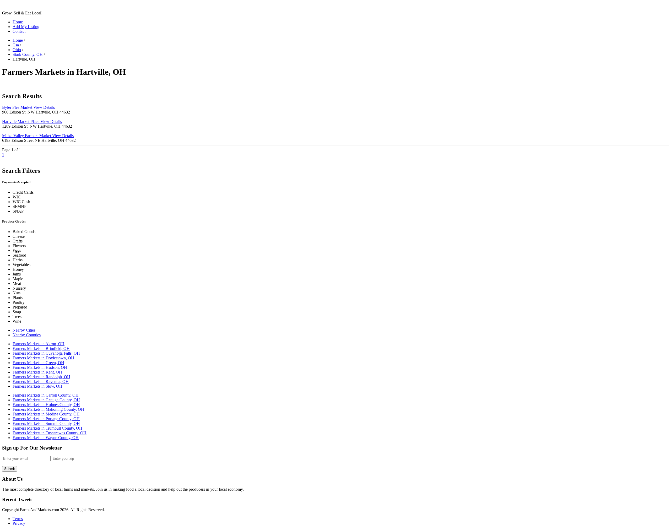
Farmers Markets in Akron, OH (38, 344)
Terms (18, 518)
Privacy (19, 523)
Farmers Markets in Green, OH (38, 362)
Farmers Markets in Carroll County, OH (46, 395)
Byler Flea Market (28, 107)
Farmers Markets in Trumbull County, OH (47, 428)
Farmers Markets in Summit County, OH (46, 423)
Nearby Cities (24, 330)
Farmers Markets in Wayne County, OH (46, 437)
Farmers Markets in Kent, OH (37, 372)
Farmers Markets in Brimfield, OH (41, 348)
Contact (19, 31)
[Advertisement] (97, 84)
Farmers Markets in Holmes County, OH (46, 404)
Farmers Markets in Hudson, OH (40, 367)
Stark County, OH (28, 54)
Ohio (17, 49)
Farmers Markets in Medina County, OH (46, 414)
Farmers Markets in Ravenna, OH (41, 381)
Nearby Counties (27, 335)
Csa (16, 45)
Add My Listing (26, 26)
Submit (9, 469)
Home (18, 22)
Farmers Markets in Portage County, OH (46, 419)
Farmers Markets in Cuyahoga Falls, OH (46, 353)
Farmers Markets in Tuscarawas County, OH (49, 433)
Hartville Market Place (32, 121)
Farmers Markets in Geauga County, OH (46, 400)
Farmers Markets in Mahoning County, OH (48, 409)
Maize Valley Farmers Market (38, 135)
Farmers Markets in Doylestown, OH (43, 358)
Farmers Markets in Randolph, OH (41, 377)
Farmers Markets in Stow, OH (37, 386)
